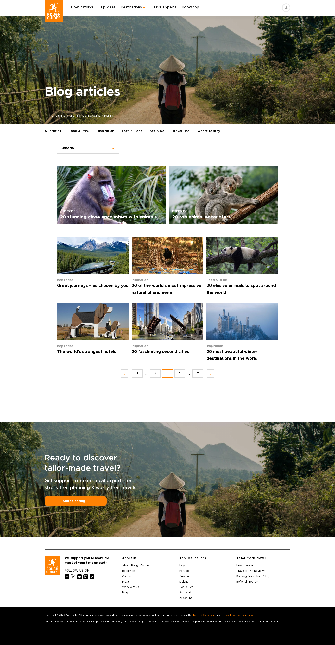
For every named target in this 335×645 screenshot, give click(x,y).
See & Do (157, 131)
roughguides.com (58, 116)
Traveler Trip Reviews (250, 571)
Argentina (185, 598)
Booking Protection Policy (253, 576)
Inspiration (105, 131)
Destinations (131, 7)
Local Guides (132, 131)
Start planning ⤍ (75, 501)
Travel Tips (181, 131)
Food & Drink (79, 131)
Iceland (184, 581)
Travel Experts (164, 7)
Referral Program (247, 581)
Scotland (185, 592)
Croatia (184, 576)
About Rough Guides (135, 565)
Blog (125, 592)
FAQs (126, 581)
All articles (53, 131)
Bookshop (190, 7)
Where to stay (208, 131)
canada (94, 116)
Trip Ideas (107, 7)
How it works (82, 7)
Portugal (184, 571)
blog (80, 116)
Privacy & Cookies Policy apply (238, 615)
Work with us (130, 587)
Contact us (129, 576)
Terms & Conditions (204, 615)
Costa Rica (186, 587)
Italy (182, 565)
